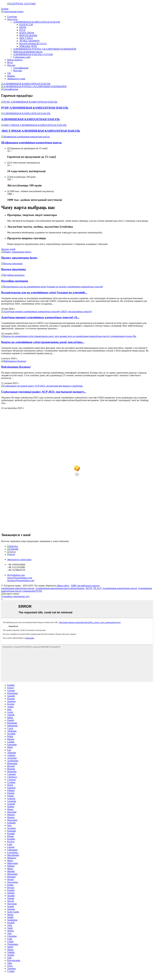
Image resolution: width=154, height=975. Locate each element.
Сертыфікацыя (20, 68)
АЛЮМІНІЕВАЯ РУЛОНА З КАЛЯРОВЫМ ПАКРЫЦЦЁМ (44, 49)
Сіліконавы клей (21, 57)
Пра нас (11, 65)
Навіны (11, 76)
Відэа (10, 62)
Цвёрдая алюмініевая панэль (28, 51)
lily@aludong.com (16, 575)
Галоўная (12, 16)
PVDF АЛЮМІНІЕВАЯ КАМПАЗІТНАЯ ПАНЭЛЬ (34, 107)
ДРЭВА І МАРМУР (29, 41)
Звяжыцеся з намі (16, 78)
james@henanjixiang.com (19, 577)
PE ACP (97, 588)
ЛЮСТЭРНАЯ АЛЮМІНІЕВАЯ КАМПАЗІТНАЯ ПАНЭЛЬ (40, 130)
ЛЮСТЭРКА (26, 38)
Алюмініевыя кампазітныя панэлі (119, 588)
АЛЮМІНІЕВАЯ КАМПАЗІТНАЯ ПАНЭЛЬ (36, 22)
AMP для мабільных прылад (85, 585)
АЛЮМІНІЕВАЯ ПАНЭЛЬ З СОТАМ (33, 54)
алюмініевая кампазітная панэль (17, 588)
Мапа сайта (63, 585)
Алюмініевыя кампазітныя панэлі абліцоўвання (59, 588)
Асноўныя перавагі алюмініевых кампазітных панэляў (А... (40, 317)
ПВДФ (22, 27)
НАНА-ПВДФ (26, 32)
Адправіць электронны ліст (15, 596)
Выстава (17, 70)
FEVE (22, 30)
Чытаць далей (8, 249)
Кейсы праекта (14, 59)
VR (9, 73)
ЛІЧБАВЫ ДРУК (28, 46)
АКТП (88, 588)
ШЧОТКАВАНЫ (28, 35)
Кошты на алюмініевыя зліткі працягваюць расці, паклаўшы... (42, 342)
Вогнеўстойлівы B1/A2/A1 (33, 43)
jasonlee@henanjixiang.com (20, 580)
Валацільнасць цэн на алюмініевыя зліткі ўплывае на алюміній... (44, 292)
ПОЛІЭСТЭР (26, 24)
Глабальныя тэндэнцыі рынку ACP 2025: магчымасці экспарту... (43, 391)
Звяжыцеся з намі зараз (19, 559)
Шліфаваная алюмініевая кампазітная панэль (31, 142)
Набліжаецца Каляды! (16, 366)
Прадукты (12, 19)
